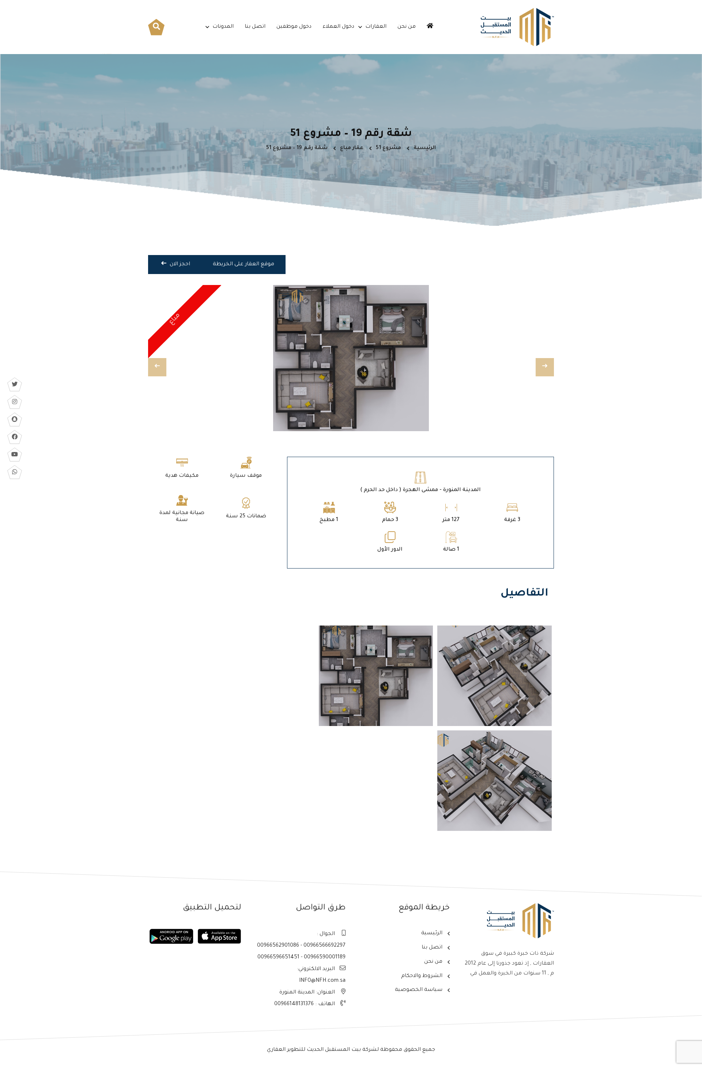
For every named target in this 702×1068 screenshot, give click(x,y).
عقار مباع (351, 148)
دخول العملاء (338, 27)
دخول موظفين (294, 27)
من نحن (406, 27)
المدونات (223, 27)
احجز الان (179, 264)
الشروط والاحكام (421, 976)
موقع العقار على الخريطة (243, 264)
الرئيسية (425, 148)
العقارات (375, 27)
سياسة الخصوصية (418, 990)
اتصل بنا (255, 27)
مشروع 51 (388, 148)
